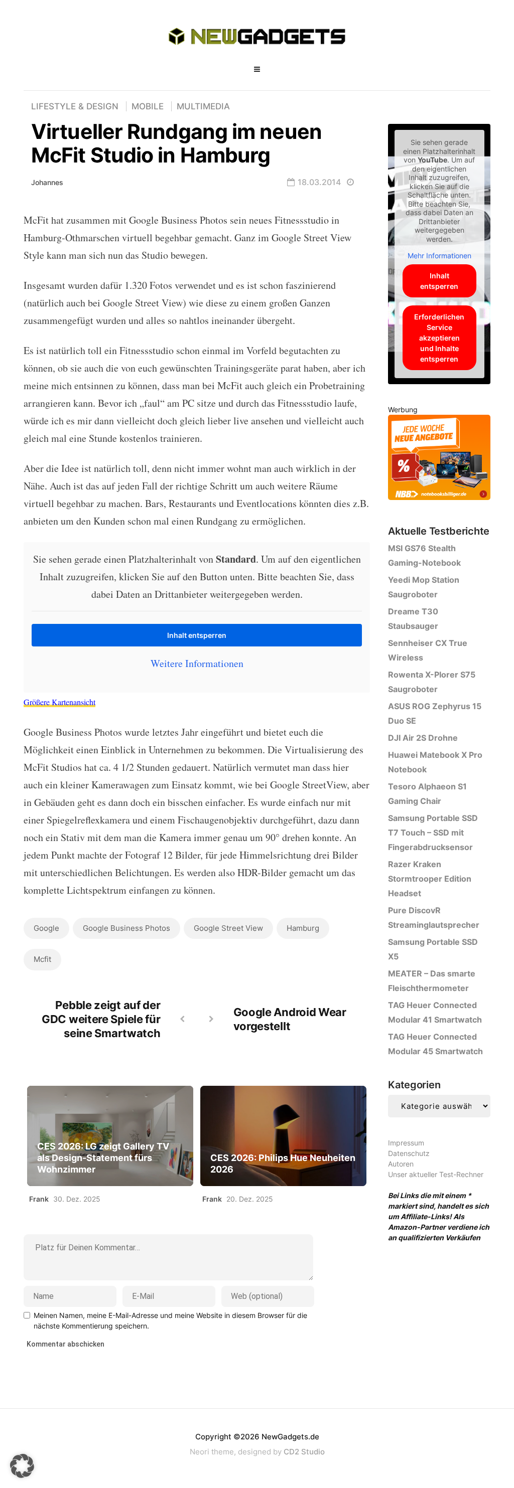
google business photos (126, 928)
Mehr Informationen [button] (439, 255)
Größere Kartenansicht (59, 702)
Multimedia (203, 106)
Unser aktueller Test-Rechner (435, 1174)
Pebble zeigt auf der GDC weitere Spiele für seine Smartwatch (101, 1019)
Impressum (406, 1142)
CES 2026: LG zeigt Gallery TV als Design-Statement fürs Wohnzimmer (103, 1158)
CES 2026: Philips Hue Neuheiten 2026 (282, 1163)
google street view (228, 928)
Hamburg (303, 928)
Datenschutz (409, 1153)
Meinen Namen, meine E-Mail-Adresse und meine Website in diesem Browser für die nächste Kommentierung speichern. (170, 1320)
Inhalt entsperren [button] (196, 635)
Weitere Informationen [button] (197, 663)
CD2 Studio (304, 1451)
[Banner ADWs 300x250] (439, 459)
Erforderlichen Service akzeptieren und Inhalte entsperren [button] (439, 337)
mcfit (42, 959)
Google (46, 928)
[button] (22, 1466)
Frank (39, 1199)
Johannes (47, 182)
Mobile (148, 106)
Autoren (401, 1164)
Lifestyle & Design (74, 106)
